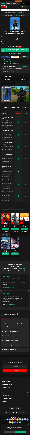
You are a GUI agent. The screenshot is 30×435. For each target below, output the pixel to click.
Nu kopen (5, 229)
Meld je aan (15, 370)
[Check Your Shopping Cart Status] (25, 6)
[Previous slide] (1, 290)
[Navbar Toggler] (28, 6)
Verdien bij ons (5, 395)
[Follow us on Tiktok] (20, 412)
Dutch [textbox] (28, 3)
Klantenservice (6, 387)
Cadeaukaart (5, 401)
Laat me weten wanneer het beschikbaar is (16, 50)
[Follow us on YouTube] (16, 412)
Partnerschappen (6, 398)
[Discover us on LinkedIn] (23, 412)
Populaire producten (7, 384)
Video (22, 76)
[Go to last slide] (1, 69)
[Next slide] (29, 69)
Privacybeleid (18, 427)
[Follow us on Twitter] (9, 412)
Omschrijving (8, 76)
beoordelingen (7, 83)
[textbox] (23, 3)
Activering (22, 79)
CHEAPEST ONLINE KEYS (14, 12)
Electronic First (6, 381)
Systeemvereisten (8, 79)
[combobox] (23, 3)
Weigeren (9, 431)
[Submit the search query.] (27, 10)
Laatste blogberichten (7, 390)
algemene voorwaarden (15, 428)
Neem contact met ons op (8, 393)
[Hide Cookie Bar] (28, 424)
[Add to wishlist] (24, 61)
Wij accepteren (15, 417)
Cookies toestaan (20, 431)
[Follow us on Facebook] (6, 412)
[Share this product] (21, 61)
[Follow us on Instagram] (13, 412)
